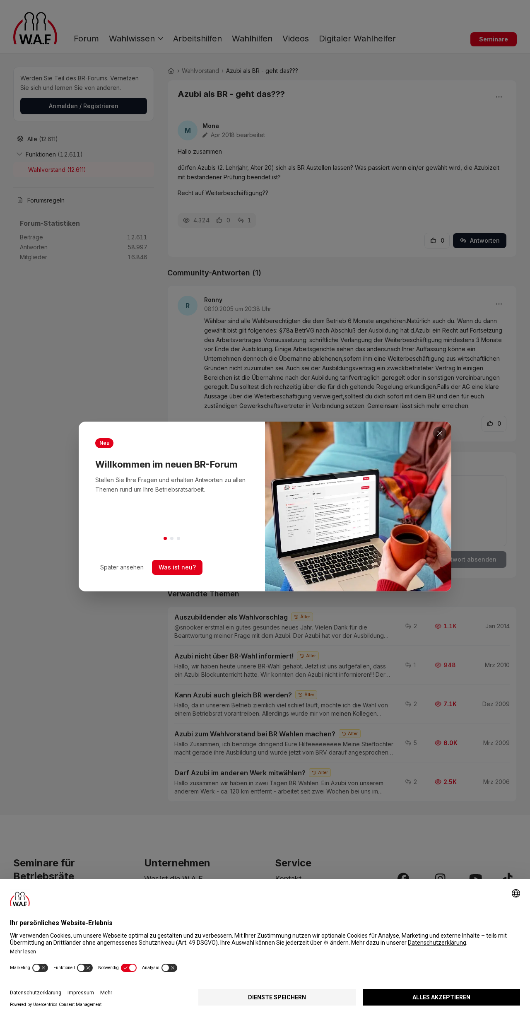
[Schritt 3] (178, 538)
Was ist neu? (177, 567)
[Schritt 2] (171, 538)
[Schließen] (439, 433)
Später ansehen (122, 567)
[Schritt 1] (165, 538)
